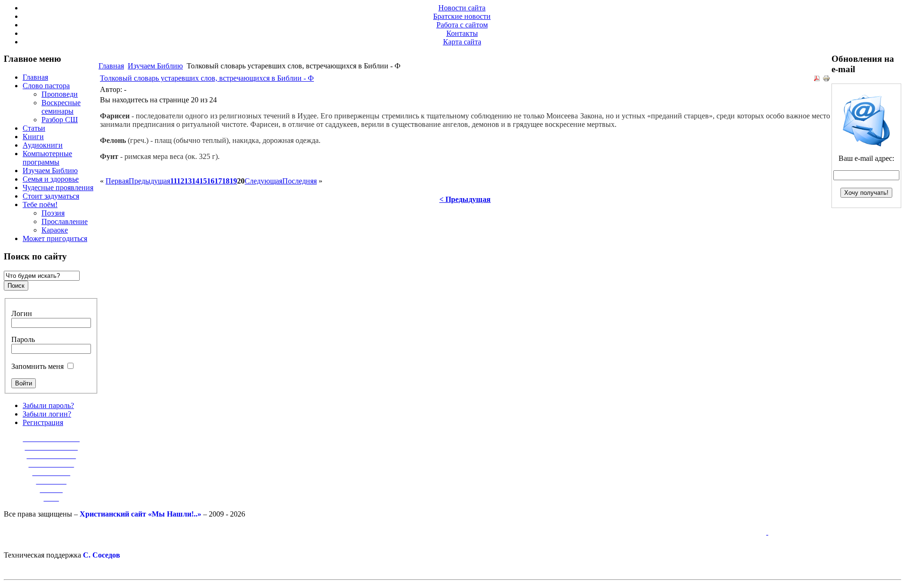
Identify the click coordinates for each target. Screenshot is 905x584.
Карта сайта (462, 42)
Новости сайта (461, 8)
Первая (117, 181)
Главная (111, 66)
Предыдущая (149, 181)
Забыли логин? (47, 414)
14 (195, 181)
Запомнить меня (37, 366)
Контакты (462, 33)
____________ (51, 464)
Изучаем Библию (155, 66)
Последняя (299, 181)
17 (218, 181)
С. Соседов (101, 555)
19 (233, 181)
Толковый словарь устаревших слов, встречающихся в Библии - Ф (207, 78)
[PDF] (817, 79)
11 (173, 181)
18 (226, 181)
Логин (21, 313)
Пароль (23, 339)
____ (51, 498)
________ (51, 481)
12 (180, 181)
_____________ (51, 455)
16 (210, 181)
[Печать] (826, 79)
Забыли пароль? (48, 405)
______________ (51, 447)
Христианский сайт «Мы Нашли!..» (140, 514)
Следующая (263, 181)
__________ (51, 472)
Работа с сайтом (462, 25)
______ (51, 489)
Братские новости (462, 16)
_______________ (51, 438)
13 (188, 181)
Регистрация (43, 422)
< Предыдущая (465, 199)
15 (203, 181)
